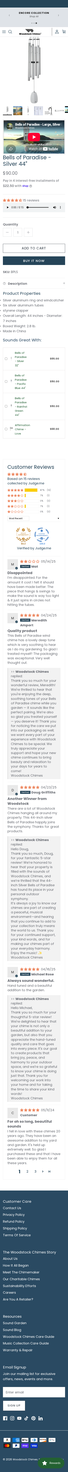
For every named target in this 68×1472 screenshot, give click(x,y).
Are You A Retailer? (18, 1299)
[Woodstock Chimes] (30, 32)
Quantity (10, 224)
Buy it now (34, 261)
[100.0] (41, 535)
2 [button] (27, 1171)
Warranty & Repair (18, 1350)
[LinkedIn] (40, 1418)
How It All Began (16, 1265)
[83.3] (23, 535)
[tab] (31, 23)
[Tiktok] (26, 1418)
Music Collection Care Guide (26, 1343)
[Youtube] (19, 1418)
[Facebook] (5, 1418)
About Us (10, 1258)
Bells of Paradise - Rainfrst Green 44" (21, 406)
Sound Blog (12, 1330)
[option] (34, 70)
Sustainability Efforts (19, 1286)
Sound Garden (14, 1323)
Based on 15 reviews (23, 478)
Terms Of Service (17, 1235)
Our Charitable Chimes (21, 1279)
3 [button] (35, 1171)
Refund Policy (13, 1221)
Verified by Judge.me (34, 548)
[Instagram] (12, 1418)
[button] (13, 200)
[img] (30, 561)
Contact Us (12, 1208)
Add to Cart (34, 248)
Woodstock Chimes (25, 1459)
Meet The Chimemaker (21, 1272)
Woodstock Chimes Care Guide (28, 1336)
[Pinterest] (33, 1418)
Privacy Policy (14, 1214)
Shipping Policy (15, 1228)
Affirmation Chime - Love (22, 429)
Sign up (14, 1405)
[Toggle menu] (4, 32)
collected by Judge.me (25, 483)
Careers (9, 1292)
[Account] (56, 32)
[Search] (12, 32)
